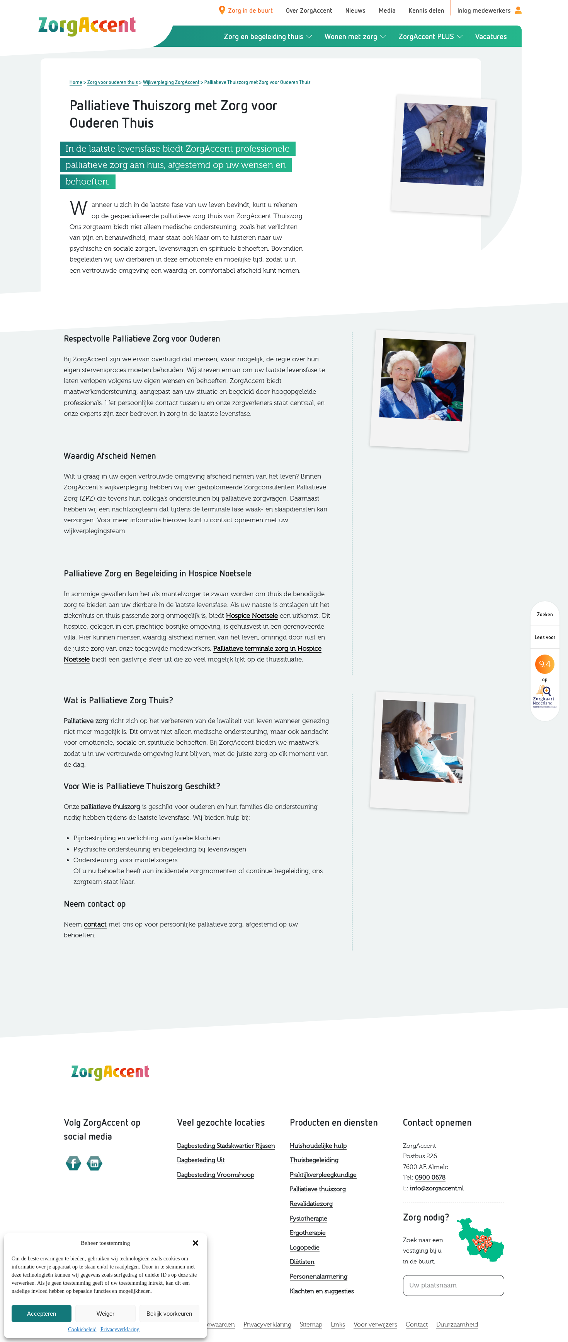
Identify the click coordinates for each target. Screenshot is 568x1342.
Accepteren (41, 1313)
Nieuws (355, 10)
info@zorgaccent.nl (437, 1188)
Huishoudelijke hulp (318, 1145)
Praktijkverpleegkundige (323, 1174)
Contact (417, 1324)
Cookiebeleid (82, 1329)
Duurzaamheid (457, 1324)
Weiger (105, 1313)
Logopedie (305, 1247)
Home (76, 82)
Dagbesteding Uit (200, 1160)
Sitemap (311, 1324)
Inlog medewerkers (484, 10)
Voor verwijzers (375, 1324)
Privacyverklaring (119, 1329)
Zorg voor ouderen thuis (112, 82)
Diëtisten (302, 1261)
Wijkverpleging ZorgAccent (171, 82)
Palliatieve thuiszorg (318, 1189)
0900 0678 (430, 1177)
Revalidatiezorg (311, 1203)
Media (387, 10)
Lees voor (545, 637)
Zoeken (545, 614)
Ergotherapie (308, 1232)
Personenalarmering (318, 1276)
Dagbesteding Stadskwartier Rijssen (226, 1145)
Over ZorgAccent (309, 10)
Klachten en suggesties (322, 1291)
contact (95, 924)
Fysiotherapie (308, 1218)
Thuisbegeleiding (314, 1160)
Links (338, 1324)
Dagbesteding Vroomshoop (215, 1174)
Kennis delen (426, 10)
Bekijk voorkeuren (169, 1313)
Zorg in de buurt (250, 10)
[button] (195, 1243)
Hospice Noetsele (252, 615)
